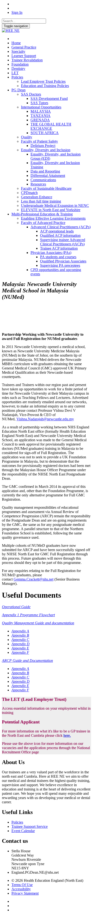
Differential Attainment (48, 176)
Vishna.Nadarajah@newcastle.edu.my (45, 419)
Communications (43, 180)
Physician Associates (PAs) (51, 253)
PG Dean (18, 90)
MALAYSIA (41, 111)
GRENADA (40, 120)
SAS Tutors (39, 103)
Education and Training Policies (45, 86)
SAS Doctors (31, 94)
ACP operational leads (57, 231)
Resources (38, 184)
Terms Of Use (22, 885)
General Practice (23, 47)
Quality (26, 137)
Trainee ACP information (59, 248)
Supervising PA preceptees (60, 265)
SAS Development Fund (49, 99)
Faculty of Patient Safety (39, 141)
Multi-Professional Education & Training (42, 214)
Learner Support (23, 56)
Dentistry (18, 69)
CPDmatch (29, 193)
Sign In (16, 12)
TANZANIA (41, 116)
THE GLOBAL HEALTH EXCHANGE (51, 126)
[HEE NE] (11, 31)
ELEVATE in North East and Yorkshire (50, 210)
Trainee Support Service (29, 826)
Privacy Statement (25, 893)
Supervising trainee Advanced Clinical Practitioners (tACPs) (62, 242)
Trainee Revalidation (27, 60)
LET (15, 73)
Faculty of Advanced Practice (43, 223)
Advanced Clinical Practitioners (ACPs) (61, 227)
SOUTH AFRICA (45, 133)
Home (16, 43)
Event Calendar (23, 831)
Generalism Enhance (36, 197)
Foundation (20, 64)
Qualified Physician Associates (63, 261)
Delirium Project (43, 146)
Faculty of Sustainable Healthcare (46, 188)
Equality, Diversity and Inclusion (45, 150)
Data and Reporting (45, 171)
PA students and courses (58, 257)
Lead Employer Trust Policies (43, 81)
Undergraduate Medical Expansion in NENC (55, 206)
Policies (17, 77)
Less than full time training (41, 201)
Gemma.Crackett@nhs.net (33, 579)
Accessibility (21, 889)
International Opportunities (41, 107)
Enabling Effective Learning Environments (53, 218)
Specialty (18, 51)
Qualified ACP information (60, 235)
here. (67, 735)
